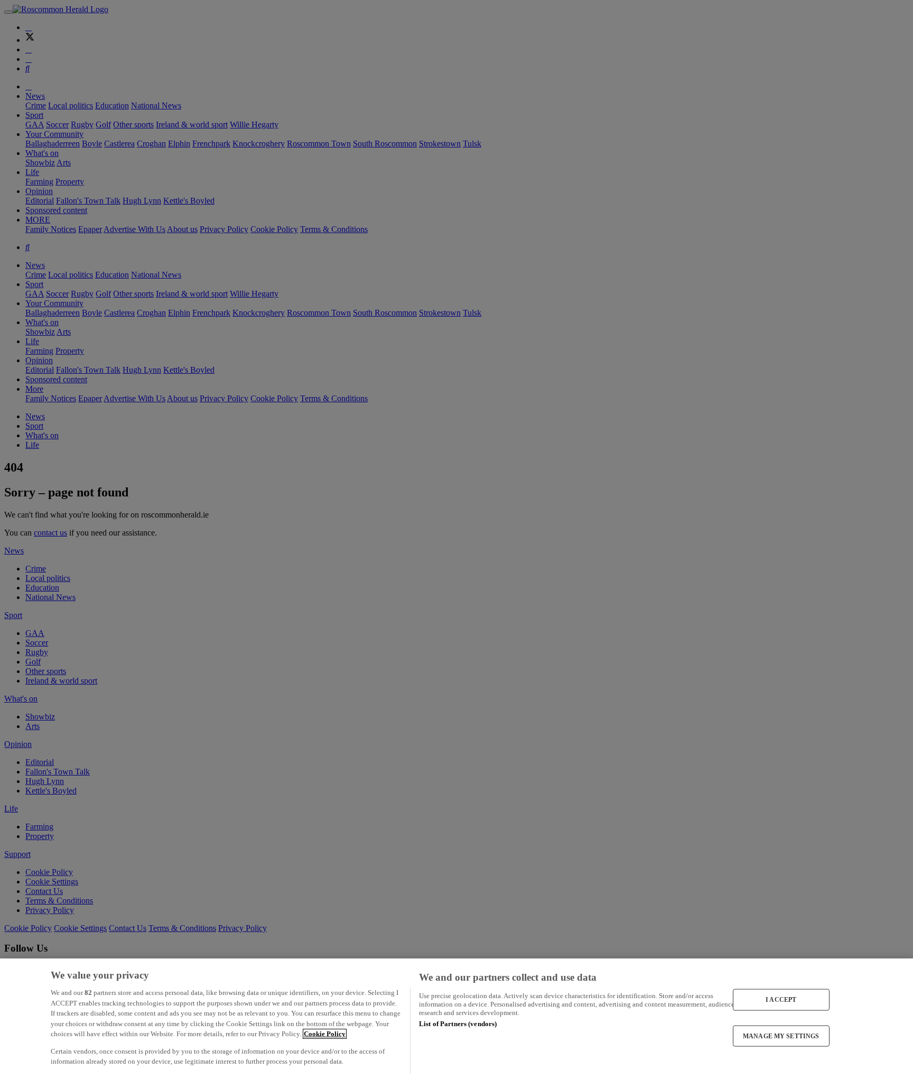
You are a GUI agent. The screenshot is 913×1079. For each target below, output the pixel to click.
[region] (456, 1018)
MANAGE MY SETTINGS (781, 1035)
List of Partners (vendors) (458, 1024)
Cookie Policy (325, 1034)
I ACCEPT (781, 999)
